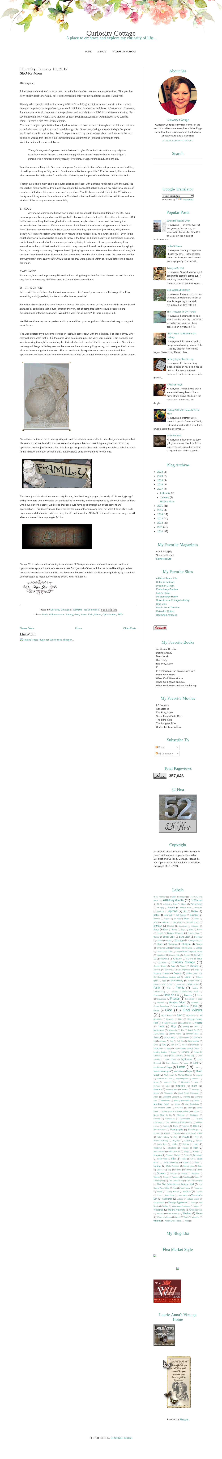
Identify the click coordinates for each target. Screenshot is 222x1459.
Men (196, 1082)
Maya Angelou (182, 1079)
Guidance (190, 1015)
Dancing (194, 966)
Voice (193, 1203)
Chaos (160, 944)
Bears (187, 918)
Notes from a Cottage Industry (172, 600)
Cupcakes (161, 962)
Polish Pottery (163, 1137)
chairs (169, 941)
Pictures (156, 1133)
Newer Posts (27, 628)
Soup (196, 1162)
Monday (195, 1089)
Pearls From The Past (168, 607)
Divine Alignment (183, 970)
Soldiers (186, 1162)
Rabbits (185, 1144)
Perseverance (159, 1130)
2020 (160, 476)
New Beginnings (192, 1104)
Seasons (197, 1155)
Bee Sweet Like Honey (178, 290)
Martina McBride (185, 1075)
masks (199, 1075)
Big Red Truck (192, 922)
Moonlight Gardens (171, 1097)
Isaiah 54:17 (193, 1030)
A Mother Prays (174, 384)
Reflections (171, 1148)
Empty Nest (193, 981)
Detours (156, 970)
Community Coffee (164, 951)
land (168, 1048)
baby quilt (168, 915)
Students (161, 1173)
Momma (157, 1089)
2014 (160, 514)
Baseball (194, 915)
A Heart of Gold (170, 904)
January (165, 497)
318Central (196, 900)
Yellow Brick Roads (173, 1221)
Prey (197, 1137)
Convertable (174, 955)
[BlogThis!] (105, 610)
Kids (90, 614)
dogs (197, 970)
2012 (160, 522)
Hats (180, 1019)
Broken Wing (193, 933)
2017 (160, 488)
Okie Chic (161, 603)
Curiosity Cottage (111, 33)
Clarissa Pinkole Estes (182, 948)
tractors (187, 1191)
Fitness (156, 995)
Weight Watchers (176, 1210)
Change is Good (195, 941)
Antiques (198, 908)
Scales (187, 1155)
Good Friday (166, 1015)
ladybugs (195, 1045)
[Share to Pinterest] (115, 610)
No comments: (92, 609)
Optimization (109, 614)
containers (161, 955)
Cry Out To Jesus (194, 959)
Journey (162, 1041)
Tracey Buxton (172, 1192)
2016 (160, 505)
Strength (189, 1170)
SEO (120, 614)
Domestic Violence (161, 973)
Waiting (165, 1206)
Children (186, 944)
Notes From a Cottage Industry (176, 1111)
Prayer (185, 1136)
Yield (187, 1221)
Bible (155, 922)
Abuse (183, 904)
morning (186, 1097)
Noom (190, 1108)
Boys (183, 930)
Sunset (184, 1173)
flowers (188, 995)
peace (196, 1126)
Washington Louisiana (181, 1206)
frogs (200, 999)
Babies (194, 911)
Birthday (157, 926)
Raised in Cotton (165, 611)
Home (88, 51)
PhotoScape (193, 1130)
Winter (199, 1213)
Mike (168, 1086)
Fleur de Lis (171, 995)
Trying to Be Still (175, 268)
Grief (179, 1015)
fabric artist (193, 984)
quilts (174, 1144)
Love (181, 1067)
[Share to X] (109, 610)
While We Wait (174, 435)
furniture (160, 1002)
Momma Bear (172, 1089)
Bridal (191, 930)
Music (196, 1100)
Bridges (160, 933)
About (102, 51)
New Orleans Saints (162, 1108)
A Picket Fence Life (166, 578)
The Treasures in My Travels (181, 311)
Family (69, 614)
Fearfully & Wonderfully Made (184, 992)
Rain (196, 1144)
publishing (188, 1141)
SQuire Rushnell (172, 1166)
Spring (157, 1166)
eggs (164, 981)
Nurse (196, 1111)
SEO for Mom (31, 73)
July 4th (180, 1041)
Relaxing (184, 1148)
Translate (188, 199)
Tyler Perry (169, 1195)
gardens (194, 1002)
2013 (160, 518)
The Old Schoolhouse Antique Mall (175, 1184)
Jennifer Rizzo (192, 1034)
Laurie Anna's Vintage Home (186, 1048)
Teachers (176, 1177)
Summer (173, 1173)
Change (179, 940)
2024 (160, 471)
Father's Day (159, 992)
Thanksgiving (159, 1181)
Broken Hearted (175, 933)
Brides (199, 930)
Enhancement (57, 614)
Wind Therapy (173, 1213)
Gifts (195, 1006)
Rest (195, 1148)
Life (165, 1056)
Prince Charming (160, 1141)
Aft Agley (160, 908)
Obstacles (194, 1115)
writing (157, 1220)
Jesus (83, 614)
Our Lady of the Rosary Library (179, 1122)
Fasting (195, 988)
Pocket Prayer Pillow (193, 1133)
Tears (196, 1177)
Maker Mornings (161, 1071)
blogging (194, 926)
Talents (156, 1177)
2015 (160, 510)
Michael (156, 1086)
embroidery (177, 980)
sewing (183, 1159)
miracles (180, 1085)
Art (184, 911)
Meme (156, 1082)
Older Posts (129, 628)
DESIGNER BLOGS (121, 1438)
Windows (187, 1213)
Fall (168, 988)
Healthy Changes (169, 1023)
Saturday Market (173, 1155)
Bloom (165, 930)
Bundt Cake (169, 937)
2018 (160, 484)
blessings (183, 926)
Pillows (167, 1133)
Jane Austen (158, 1034)
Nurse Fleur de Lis (162, 1115)
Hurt (196, 1026)
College (199, 948)
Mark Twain (169, 1075)
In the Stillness (174, 246)
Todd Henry (185, 1188)
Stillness (160, 1170)
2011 (160, 527)
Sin (191, 1159)
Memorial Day (170, 1082)
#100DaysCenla (173, 900)
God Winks (192, 1010)
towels (159, 1192)
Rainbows (157, 1148)
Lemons (185, 1052)
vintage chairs (193, 1199)
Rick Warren (174, 1151)
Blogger (184, 1419)
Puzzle (199, 1141)
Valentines (167, 1199)
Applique (160, 911)
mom (194, 1085)
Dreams (177, 973)
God (76, 614)
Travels (199, 1192)
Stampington (188, 1166)
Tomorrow (198, 1188)
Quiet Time (162, 1144)
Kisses (185, 1045)
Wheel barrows (195, 1210)
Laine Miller (158, 1048)
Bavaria (156, 919)
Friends (175, 998)
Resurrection (158, 1151)
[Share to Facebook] (112, 610)
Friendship (189, 999)
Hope (161, 1026)
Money (156, 1093)
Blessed (170, 926)
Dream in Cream (165, 585)
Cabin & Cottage (165, 582)
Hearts (198, 1022)
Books (174, 930)
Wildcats (160, 1213)
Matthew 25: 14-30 (164, 1079)
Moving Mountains (182, 1100)
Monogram (168, 1093)
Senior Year (162, 1159)
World (177, 1217)
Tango (165, 1177)
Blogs (156, 929)
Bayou (166, 919)
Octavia (156, 1119)
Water (196, 1206)
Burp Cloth (184, 937)
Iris (182, 1030)
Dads (45, 614)
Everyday (180, 984)
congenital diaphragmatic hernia (189, 951)
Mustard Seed (161, 1104)
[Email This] (102, 610)
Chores (199, 944)
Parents (166, 1126)
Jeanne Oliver (175, 1034)
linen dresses (172, 1063)
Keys (155, 1045)
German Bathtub (181, 1006)
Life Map (190, 1056)
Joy (171, 1041)
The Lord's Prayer (194, 1181)
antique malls (185, 908)
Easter (188, 977)
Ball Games (181, 915)
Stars (200, 1166)
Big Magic (177, 922)
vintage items (159, 1203)
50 (158, 904)
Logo (186, 1063)
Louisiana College (162, 1067)
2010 (160, 531)
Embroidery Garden (167, 589)
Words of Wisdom (124, 51)
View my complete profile (178, 141)
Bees (196, 919)
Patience (185, 1126)
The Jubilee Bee (175, 1181)
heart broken (185, 1023)
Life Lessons (176, 1055)
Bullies (156, 937)
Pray (175, 1137)
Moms (97, 614)
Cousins (186, 955)
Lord (195, 1063)
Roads (196, 1151)
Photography (176, 1129)
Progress (176, 1141)
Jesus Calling (169, 1037)
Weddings (158, 1210)
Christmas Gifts (163, 948)
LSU (197, 1067)
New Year (179, 1108)
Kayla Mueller (193, 1041)
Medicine (195, 1079)
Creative (177, 959)
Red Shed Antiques (166, 614)
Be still (177, 919)
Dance (182, 966)
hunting (186, 1026)
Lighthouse (186, 1059)
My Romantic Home (167, 596)
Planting (177, 1133)
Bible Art (165, 922)
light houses (170, 1059)
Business (198, 937)
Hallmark (170, 1019)
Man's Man (178, 1071)
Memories (185, 1082)
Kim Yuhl (174, 1045)
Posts (161, 747)
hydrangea (158, 1030)
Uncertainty (183, 1195)
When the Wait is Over (178, 220)
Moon (155, 1097)
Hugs (173, 1026)
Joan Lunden (183, 1037)
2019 (160, 480)
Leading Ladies (160, 1052)
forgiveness (161, 999)
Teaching (187, 1177)
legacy (174, 1052)
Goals (156, 1010)
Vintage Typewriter (177, 1202)
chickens (172, 944)
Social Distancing (170, 1162)
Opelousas (170, 1119)
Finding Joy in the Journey (180, 359)
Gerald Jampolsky (161, 1006)
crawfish (164, 959)
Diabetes (168, 970)
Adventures (196, 904)
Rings (186, 1151)
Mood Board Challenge (188, 1093)
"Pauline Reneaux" (178, 897)
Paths (175, 1126)
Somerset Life (163, 558)
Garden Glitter (177, 1002)
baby (156, 914)
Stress (199, 1170)
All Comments (165, 753)
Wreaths (195, 1217)
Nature (177, 1104)
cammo (159, 941)
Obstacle (180, 1115)
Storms (178, 1170)
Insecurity (173, 1030)
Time (175, 1188)
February (165, 493)
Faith (156, 987)
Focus (199, 995)
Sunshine (195, 1173)
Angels (171, 907)
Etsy (170, 984)
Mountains (165, 1100)
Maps (189, 1071)
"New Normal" (159, 897)
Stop (169, 1170)
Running (157, 1155)
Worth (186, 1217)
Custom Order (159, 966)
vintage (180, 1199)
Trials (159, 1195)
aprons (172, 911)
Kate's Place (163, 593)
